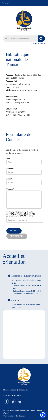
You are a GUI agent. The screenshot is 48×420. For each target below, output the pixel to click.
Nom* (8, 158)
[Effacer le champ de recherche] (36, 38)
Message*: (10, 189)
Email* (9, 179)
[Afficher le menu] (44, 3)
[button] (7, 38)
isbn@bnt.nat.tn (18, 99)
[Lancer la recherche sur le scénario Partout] (41, 38)
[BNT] (24, 19)
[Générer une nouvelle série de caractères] (34, 214)
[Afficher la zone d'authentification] (9, 3)
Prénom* (10, 169)
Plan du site (23, 390)
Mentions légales (9, 390)
